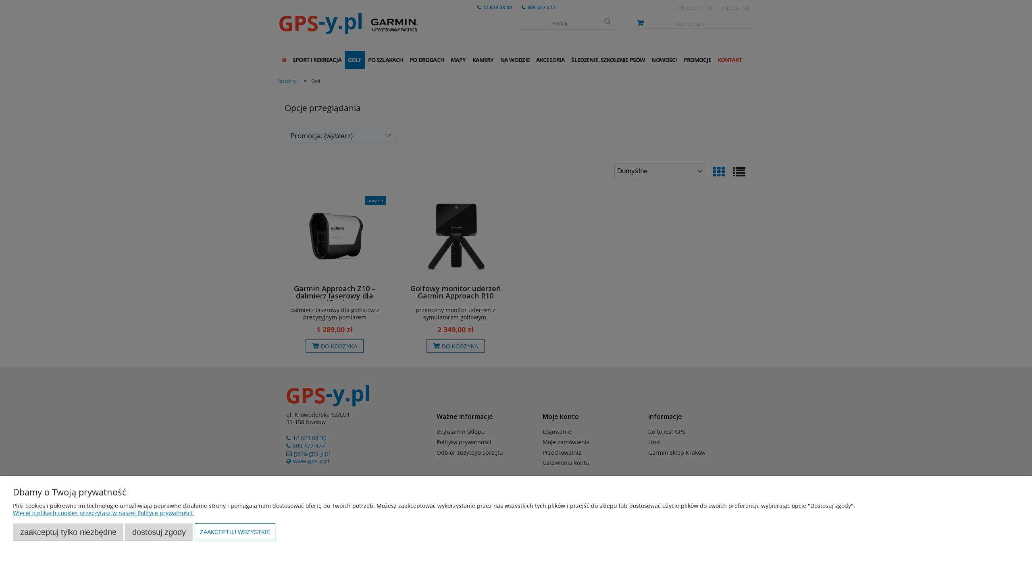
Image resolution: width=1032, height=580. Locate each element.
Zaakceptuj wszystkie (235, 532)
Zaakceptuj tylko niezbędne (68, 532)
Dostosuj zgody (159, 532)
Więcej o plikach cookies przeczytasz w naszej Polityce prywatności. (103, 513)
